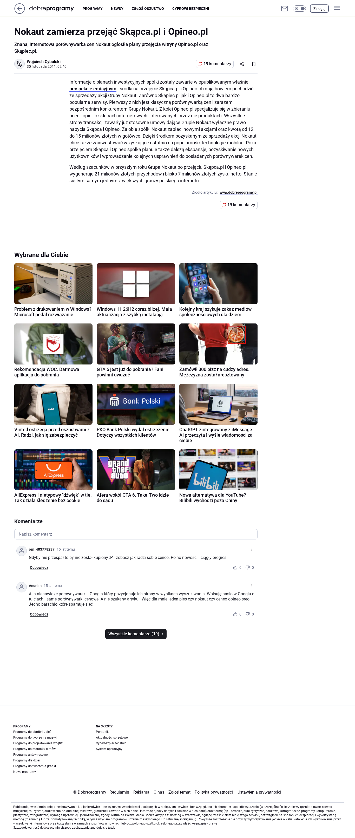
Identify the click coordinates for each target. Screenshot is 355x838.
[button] (299, 8)
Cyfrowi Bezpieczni (190, 8)
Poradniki (102, 732)
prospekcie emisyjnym (92, 88)
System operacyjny (109, 749)
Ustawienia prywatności (258, 792)
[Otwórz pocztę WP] (284, 8)
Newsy (117, 8)
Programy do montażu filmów (34, 749)
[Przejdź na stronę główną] (19, 12)
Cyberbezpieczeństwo (111, 743)
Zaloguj (319, 8)
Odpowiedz (39, 567)
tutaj (111, 827)
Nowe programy (24, 772)
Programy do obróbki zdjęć (32, 732)
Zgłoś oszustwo (148, 8)
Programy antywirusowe (30, 754)
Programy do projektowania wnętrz (38, 743)
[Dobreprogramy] (56, 8)
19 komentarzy (217, 63)
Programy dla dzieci (27, 760)
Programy (93, 8)
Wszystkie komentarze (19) (133, 633)
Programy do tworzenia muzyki (35, 737)
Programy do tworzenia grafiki (34, 766)
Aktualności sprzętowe (112, 737)
